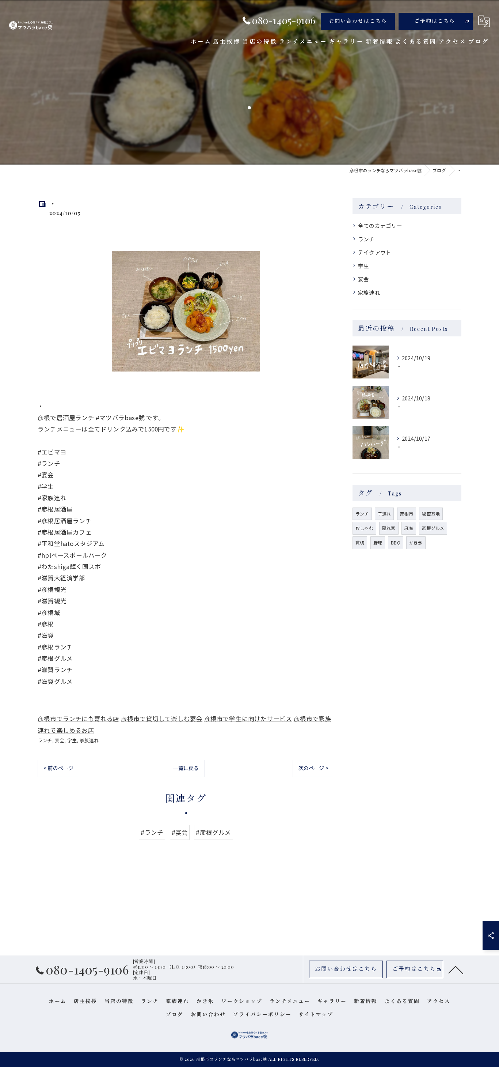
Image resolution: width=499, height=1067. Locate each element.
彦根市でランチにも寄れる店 (78, 718)
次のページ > (313, 768)
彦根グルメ (433, 528)
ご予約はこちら (434, 20)
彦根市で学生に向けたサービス (248, 718)
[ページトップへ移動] (456, 969)
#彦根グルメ (213, 832)
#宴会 (180, 832)
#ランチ (152, 832)
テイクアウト (374, 252)
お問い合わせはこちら (358, 20)
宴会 (59, 740)
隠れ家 (389, 528)
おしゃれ (364, 528)
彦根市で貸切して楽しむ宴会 (162, 718)
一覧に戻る (186, 768)
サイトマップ (316, 1014)
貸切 (359, 542)
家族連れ (89, 740)
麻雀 (408, 528)
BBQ (395, 542)
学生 (72, 740)
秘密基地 (431, 513)
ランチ (45, 740)
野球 (377, 542)
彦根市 (407, 513)
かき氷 (416, 542)
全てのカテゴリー (380, 225)
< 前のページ (58, 768)
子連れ (384, 513)
